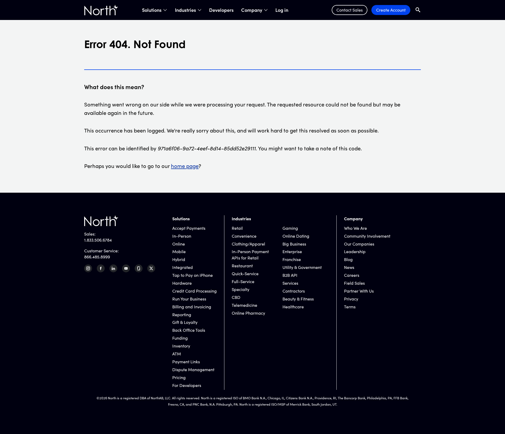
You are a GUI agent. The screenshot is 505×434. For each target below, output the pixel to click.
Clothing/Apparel (248, 244)
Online (178, 244)
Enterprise (292, 251)
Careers (351, 275)
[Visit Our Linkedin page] (113, 268)
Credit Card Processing (194, 291)
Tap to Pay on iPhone (192, 275)
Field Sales (354, 283)
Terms (350, 306)
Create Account (391, 10)
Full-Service (243, 281)
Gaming (290, 228)
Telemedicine (244, 305)
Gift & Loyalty (185, 322)
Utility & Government (302, 267)
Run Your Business (189, 299)
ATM (176, 353)
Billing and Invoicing (191, 306)
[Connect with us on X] (151, 268)
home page (185, 165)
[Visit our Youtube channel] (126, 268)
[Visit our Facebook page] (101, 268)
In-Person (181, 236)
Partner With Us (359, 291)
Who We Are (355, 228)
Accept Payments (188, 228)
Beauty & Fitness (298, 299)
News (349, 267)
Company (251, 10)
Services (290, 283)
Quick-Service (245, 273)
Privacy (351, 299)
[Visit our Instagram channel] (88, 268)
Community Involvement (367, 236)
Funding (180, 338)
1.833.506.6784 (98, 240)
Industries (185, 10)
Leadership (355, 251)
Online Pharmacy (248, 313)
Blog (348, 259)
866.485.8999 (97, 256)
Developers (221, 10)
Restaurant (242, 265)
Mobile (179, 251)
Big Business (294, 244)
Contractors (293, 291)
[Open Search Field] (418, 9)
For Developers (186, 385)
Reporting (181, 314)
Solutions (151, 10)
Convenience (244, 236)
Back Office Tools (188, 330)
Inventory (181, 346)
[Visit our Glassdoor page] (139, 268)
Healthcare (293, 306)
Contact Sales (349, 10)
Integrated (182, 267)
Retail (237, 228)
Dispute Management (193, 369)
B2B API (289, 275)
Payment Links (186, 361)
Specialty (240, 289)
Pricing (179, 377)
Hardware (182, 283)
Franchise (291, 259)
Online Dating (295, 236)
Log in (281, 10)
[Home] (101, 10)
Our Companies (359, 244)
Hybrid (178, 259)
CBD (236, 297)
